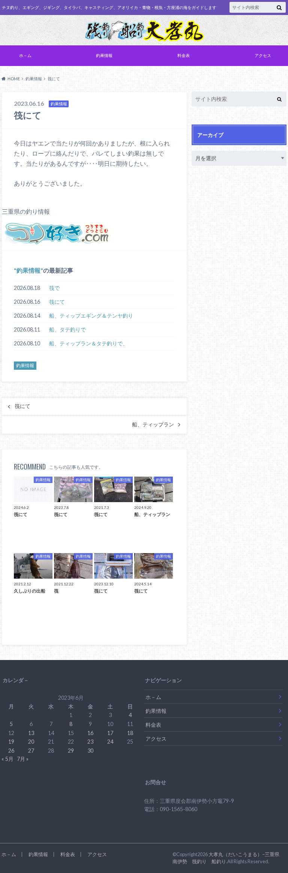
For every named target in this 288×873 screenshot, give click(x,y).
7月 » (22, 759)
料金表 (183, 55)
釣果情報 (104, 55)
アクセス (263, 55)
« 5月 (8, 759)
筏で (54, 288)
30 (90, 750)
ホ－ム (25, 55)
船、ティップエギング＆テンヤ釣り (91, 315)
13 (31, 733)
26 (11, 750)
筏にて (57, 301)
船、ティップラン (153, 425)
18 (130, 733)
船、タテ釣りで (67, 329)
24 (110, 741)
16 (90, 733)
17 (110, 733)
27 (31, 750)
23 (90, 741)
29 (71, 750)
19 (11, 741)
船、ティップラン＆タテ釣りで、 (88, 343)
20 (31, 741)
